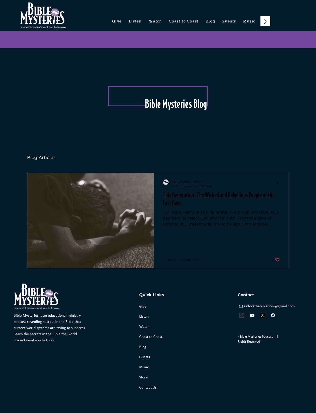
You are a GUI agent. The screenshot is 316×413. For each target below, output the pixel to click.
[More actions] (279, 183)
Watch (144, 327)
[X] (262, 315)
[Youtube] (252, 315)
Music (144, 367)
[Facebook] (273, 315)
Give (142, 307)
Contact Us (148, 388)
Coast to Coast (150, 337)
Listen (144, 317)
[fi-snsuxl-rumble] (241, 315)
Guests (144, 357)
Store (143, 377)
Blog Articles (41, 158)
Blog (142, 347)
